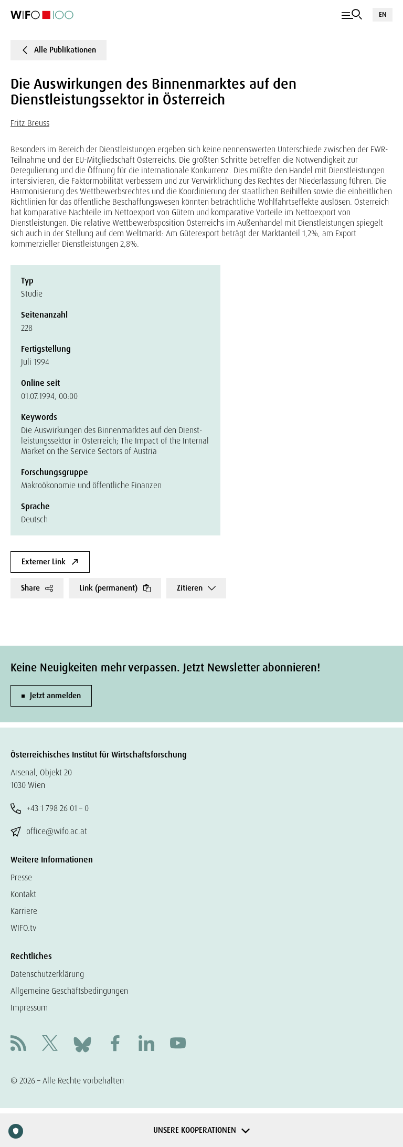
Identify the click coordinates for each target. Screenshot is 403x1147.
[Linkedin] (146, 1044)
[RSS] (18, 1044)
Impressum (29, 1007)
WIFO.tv (23, 927)
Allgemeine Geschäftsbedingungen (69, 990)
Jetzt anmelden (55, 695)
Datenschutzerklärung (47, 974)
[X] (50, 1044)
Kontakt (23, 894)
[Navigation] (352, 14)
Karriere (23, 911)
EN (382, 14)
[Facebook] (115, 1044)
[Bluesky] (82, 1044)
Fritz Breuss (29, 123)
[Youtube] (178, 1044)
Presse (21, 877)
